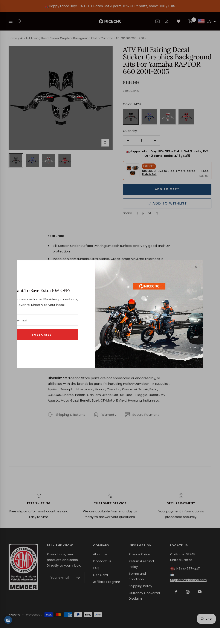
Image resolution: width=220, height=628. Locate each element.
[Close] (196, 267)
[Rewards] (8, 620)
